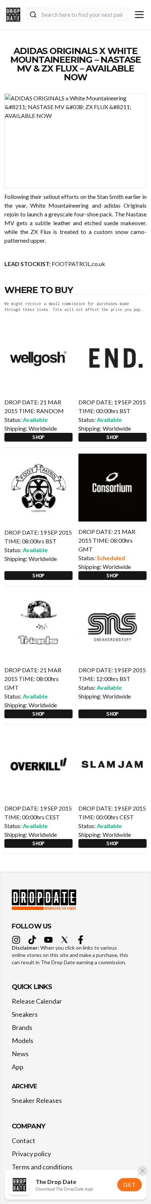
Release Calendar (37, 1001)
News (20, 1054)
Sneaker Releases (37, 1100)
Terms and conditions (42, 1167)
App (17, 1067)
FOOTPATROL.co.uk (78, 263)
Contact (23, 1140)
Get (129, 1184)
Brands (22, 1027)
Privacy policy (31, 1154)
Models (22, 1040)
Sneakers (25, 1014)
